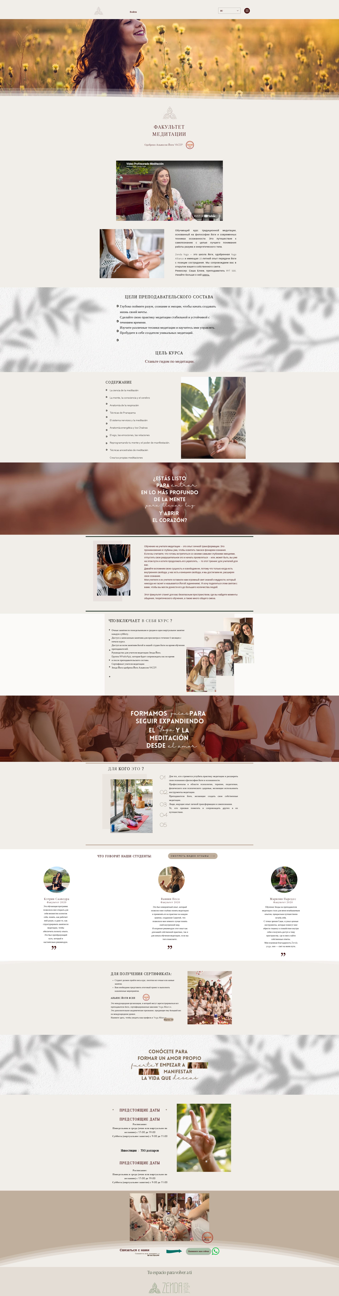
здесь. (206, 274)
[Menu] (247, 11)
